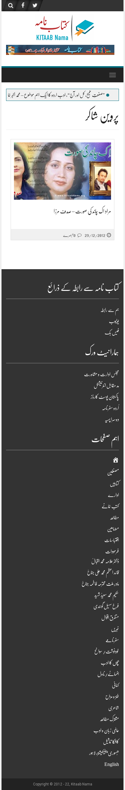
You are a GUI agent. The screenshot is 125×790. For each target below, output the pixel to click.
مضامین (113, 529)
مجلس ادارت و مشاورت (101, 374)
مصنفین (113, 472)
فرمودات (112, 551)
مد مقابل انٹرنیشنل (106, 386)
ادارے (113, 495)
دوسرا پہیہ (112, 419)
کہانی (115, 685)
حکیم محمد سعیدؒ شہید (106, 595)
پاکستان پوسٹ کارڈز (105, 397)
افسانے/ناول (108, 674)
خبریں (115, 629)
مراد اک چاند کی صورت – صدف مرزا (82, 211)
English (111, 764)
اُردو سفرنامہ (110, 408)
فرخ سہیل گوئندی (106, 606)
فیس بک (112, 333)
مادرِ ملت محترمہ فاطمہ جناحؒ (100, 584)
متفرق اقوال (110, 618)
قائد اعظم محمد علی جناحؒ (103, 572)
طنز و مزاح (112, 697)
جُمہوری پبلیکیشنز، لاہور (104, 753)
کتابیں (114, 484)
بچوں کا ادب (110, 663)
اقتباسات (111, 540)
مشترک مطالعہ (109, 719)
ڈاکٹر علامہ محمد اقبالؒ (105, 561)
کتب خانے (110, 506)
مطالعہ (114, 518)
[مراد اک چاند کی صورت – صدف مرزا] (62, 171)
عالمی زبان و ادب (106, 730)
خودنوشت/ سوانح (106, 651)
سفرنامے (112, 640)
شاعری (113, 708)
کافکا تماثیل (111, 742)
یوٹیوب (114, 321)
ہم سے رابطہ (109, 310)
